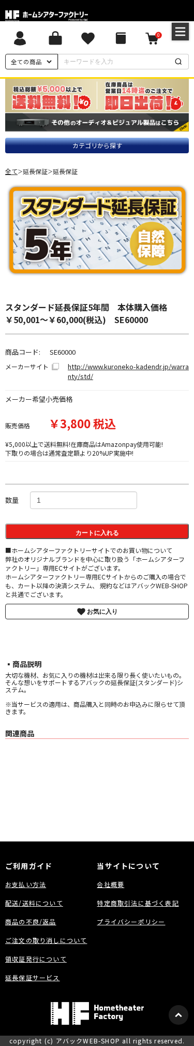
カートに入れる (97, 532)
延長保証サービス (32, 977)
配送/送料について (34, 902)
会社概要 (110, 884)
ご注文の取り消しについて (46, 940)
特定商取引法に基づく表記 (137, 902)
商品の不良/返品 (30, 921)
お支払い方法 (25, 884)
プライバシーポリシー (131, 921)
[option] (97, 230)
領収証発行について (36, 958)
